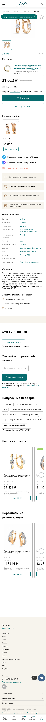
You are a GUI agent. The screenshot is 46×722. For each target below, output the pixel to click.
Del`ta (22, 219)
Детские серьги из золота (26, 404)
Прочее (4, 652)
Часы (4, 665)
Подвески (5, 649)
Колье (4, 639)
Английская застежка (29, 262)
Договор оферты (33, 713)
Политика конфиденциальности (13, 713)
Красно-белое (26, 229)
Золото (23, 226)
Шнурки (5, 669)
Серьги (6, 139)
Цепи (5, 409)
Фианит (23, 244)
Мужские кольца (10, 415)
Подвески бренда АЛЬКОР (14, 425)
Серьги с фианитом (29, 415)
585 (21, 241)
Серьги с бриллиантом (13, 420)
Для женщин (25, 248)
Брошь (4, 636)
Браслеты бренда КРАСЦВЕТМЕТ (16, 430)
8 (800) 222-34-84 (10, 679)
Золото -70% (25, 255)
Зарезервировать (23, 107)
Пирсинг (5, 646)
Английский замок (28, 251)
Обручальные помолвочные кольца (26, 409)
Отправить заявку (14, 377)
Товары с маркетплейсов (11, 659)
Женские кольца (34, 420)
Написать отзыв (13, 343)
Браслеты (7, 404)
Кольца (4, 643)
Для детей (36, 248)
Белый (22, 235)
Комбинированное (28, 232)
